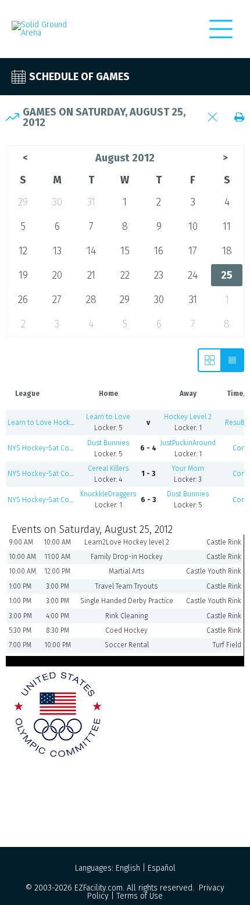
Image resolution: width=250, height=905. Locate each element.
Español (162, 868)
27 (57, 299)
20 (57, 275)
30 (57, 202)
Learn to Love (108, 417)
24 (193, 275)
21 (91, 275)
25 (227, 275)
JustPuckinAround (188, 443)
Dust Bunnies (108, 443)
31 (91, 202)
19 (23, 275)
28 (91, 299)
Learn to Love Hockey (42, 423)
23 (158, 275)
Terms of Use (139, 896)
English (128, 868)
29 (23, 202)
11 (227, 226)
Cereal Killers (108, 468)
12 (23, 250)
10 (193, 226)
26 (23, 299)
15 (125, 250)
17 (192, 250)
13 (57, 250)
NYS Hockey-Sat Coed (42, 448)
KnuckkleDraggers (108, 494)
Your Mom (188, 468)
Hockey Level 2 (188, 417)
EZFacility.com (98, 888)
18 (227, 250)
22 (125, 275)
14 (91, 250)
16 (158, 250)
